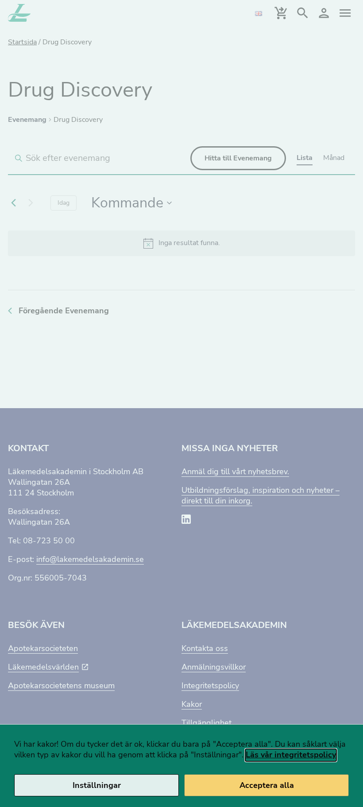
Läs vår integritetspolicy (291, 754)
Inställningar (97, 785)
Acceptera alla (266, 785)
